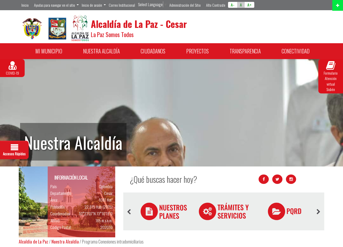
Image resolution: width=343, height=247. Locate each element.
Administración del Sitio (185, 5)
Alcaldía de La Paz (33, 241)
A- (232, 5)
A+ (249, 5)
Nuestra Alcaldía (65, 241)
